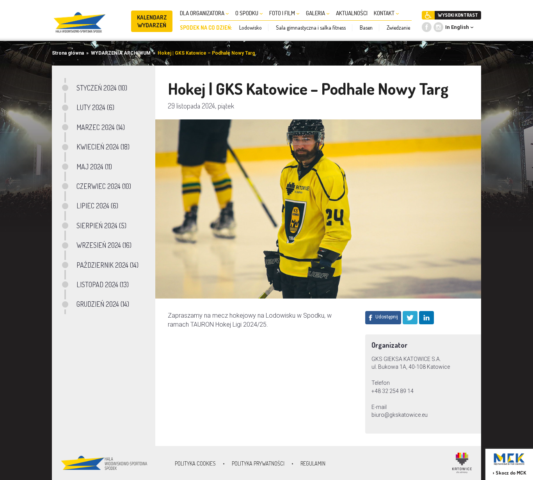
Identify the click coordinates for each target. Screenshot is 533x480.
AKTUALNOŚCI (352, 13)
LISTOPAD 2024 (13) (102, 284)
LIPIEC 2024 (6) (97, 205)
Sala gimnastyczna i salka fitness (311, 27)
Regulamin (312, 463)
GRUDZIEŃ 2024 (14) (102, 304)
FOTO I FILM (282, 13)
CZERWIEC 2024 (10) (103, 186)
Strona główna (68, 53)
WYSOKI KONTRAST (458, 15)
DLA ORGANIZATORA (203, 13)
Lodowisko (250, 27)
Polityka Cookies (195, 463)
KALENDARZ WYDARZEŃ (152, 21)
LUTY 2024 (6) (95, 107)
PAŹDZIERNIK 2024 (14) (107, 265)
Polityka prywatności (258, 463)
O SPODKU (247, 13)
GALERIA (316, 13)
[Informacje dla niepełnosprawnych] (428, 15)
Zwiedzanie (398, 27)
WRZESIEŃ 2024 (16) (103, 245)
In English (457, 27)
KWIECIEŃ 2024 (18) (103, 146)
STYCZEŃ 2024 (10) (101, 88)
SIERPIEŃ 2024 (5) (101, 225)
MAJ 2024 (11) (94, 166)
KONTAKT (385, 13)
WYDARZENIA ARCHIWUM (121, 53)
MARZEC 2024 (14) (100, 127)
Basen (366, 27)
